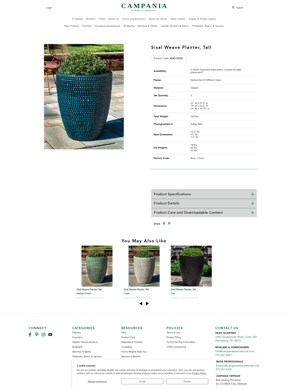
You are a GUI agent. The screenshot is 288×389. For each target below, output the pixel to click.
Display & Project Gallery (202, 19)
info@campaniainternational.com (234, 351)
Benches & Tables (148, 25)
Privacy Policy (199, 373)
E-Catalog (77, 19)
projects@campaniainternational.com (237, 366)
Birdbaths (129, 25)
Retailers (90, 19)
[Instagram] (43, 336)
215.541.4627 (223, 355)
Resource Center (158, 19)
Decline (187, 381)
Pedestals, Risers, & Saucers (208, 25)
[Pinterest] (37, 336)
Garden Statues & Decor (85, 342)
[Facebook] (30, 336)
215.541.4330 (223, 369)
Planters (87, 25)
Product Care (128, 337)
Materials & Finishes (131, 342)
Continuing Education (134, 19)
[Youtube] (50, 336)
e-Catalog (126, 347)
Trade (102, 19)
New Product (71, 25)
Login (49, 7)
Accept (142, 381)
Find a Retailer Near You (134, 351)
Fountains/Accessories (107, 25)
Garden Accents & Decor (175, 25)
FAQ (123, 332)
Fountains (77, 337)
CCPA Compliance (176, 347)
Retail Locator (178, 19)
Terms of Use (173, 332)
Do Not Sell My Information (180, 342)
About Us (113, 19)
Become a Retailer (131, 356)
